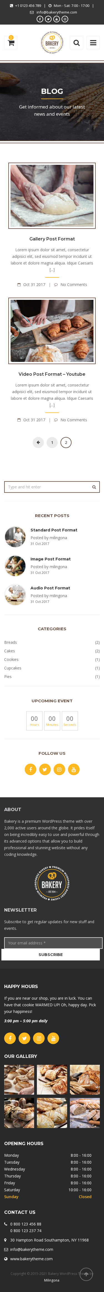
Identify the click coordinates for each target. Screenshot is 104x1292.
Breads (10, 642)
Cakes (9, 650)
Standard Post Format (54, 530)
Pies (8, 676)
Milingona (51, 1280)
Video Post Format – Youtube (52, 374)
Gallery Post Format (52, 239)
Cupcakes (12, 668)
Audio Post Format (50, 588)
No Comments (73, 284)
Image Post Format (51, 559)
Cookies (11, 659)
